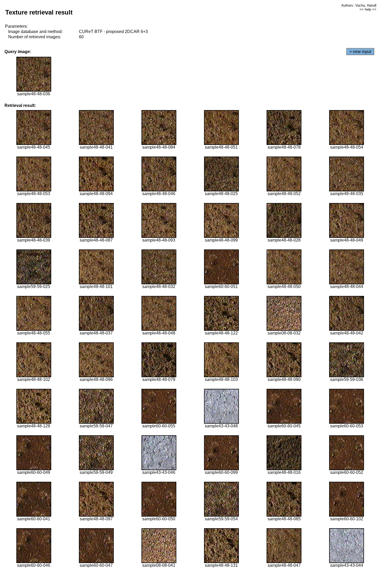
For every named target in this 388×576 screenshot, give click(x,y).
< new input (360, 51)
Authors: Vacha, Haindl (358, 5)
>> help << (367, 9)
